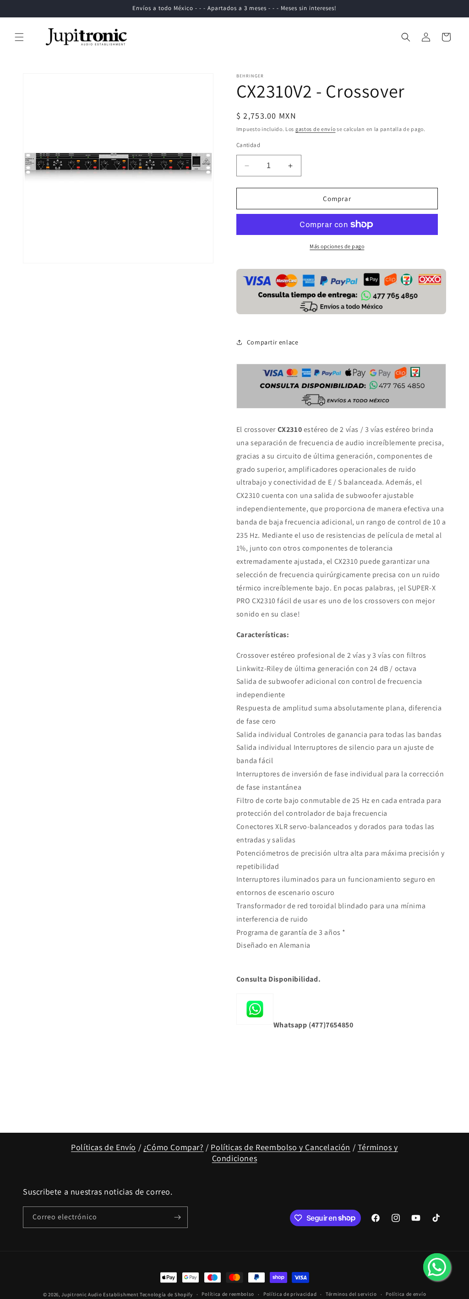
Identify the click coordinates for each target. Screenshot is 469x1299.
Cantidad (248, 145)
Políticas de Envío (103, 1147)
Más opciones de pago (337, 246)
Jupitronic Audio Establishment (99, 1294)
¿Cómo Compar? (173, 1147)
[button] (19, 37)
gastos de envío (315, 129)
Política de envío (406, 1294)
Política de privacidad (289, 1294)
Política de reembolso (228, 1294)
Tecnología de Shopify (166, 1294)
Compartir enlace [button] (273, 342)
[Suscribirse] (177, 1217)
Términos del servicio (351, 1294)
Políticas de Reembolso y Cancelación (280, 1147)
